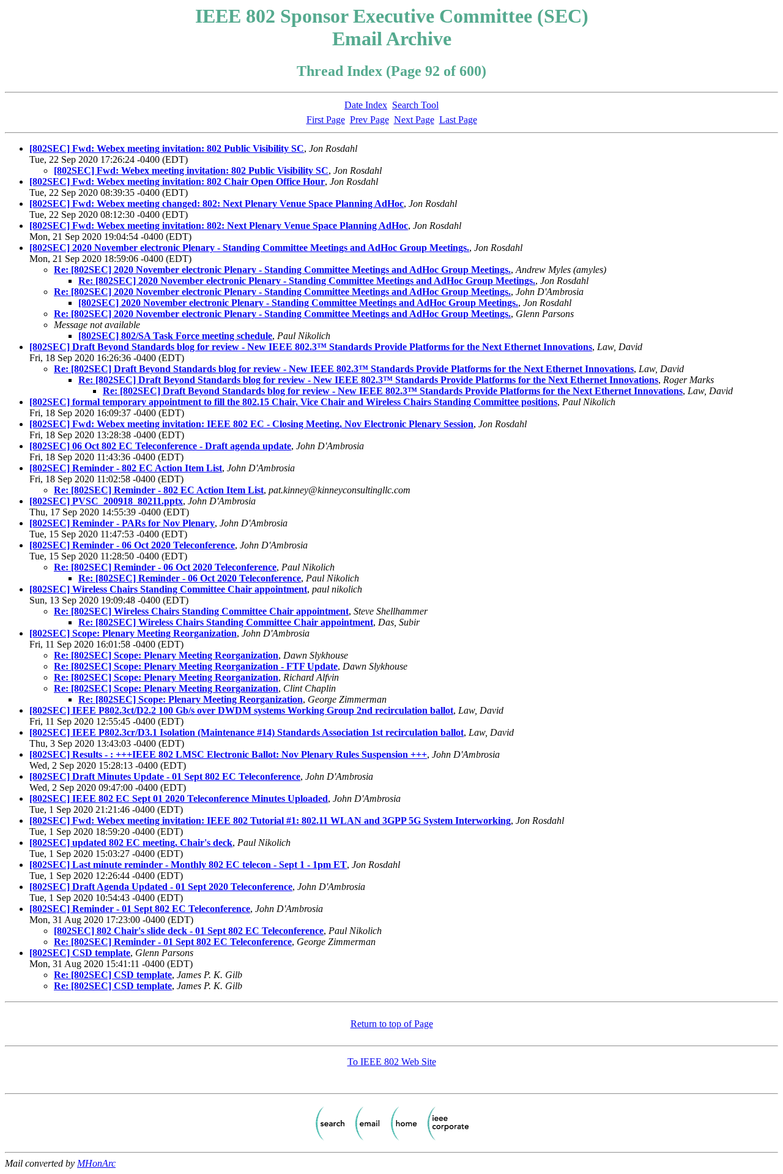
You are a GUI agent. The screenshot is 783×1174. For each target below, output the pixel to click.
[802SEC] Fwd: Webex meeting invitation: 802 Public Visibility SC (166, 148)
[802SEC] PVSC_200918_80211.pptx (106, 501)
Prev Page (369, 119)
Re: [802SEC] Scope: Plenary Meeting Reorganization (166, 655)
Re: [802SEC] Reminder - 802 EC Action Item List (159, 490)
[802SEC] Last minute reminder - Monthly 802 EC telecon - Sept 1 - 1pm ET (188, 864)
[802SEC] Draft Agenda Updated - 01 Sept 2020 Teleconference (160, 886)
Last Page (458, 119)
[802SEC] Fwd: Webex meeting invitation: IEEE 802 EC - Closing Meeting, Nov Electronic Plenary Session (251, 424)
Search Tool (415, 105)
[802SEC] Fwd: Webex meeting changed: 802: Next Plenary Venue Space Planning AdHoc (216, 203)
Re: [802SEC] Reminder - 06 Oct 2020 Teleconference (165, 567)
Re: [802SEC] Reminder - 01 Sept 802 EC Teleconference (173, 942)
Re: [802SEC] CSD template (113, 975)
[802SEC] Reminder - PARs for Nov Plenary (122, 523)
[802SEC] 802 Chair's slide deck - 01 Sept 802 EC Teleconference (189, 930)
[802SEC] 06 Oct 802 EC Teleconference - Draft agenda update (160, 446)
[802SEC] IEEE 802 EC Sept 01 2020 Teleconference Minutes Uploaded (178, 798)
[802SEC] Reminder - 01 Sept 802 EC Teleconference (139, 908)
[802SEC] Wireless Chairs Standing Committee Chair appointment (168, 589)
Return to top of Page (392, 1024)
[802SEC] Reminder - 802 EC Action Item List (125, 468)
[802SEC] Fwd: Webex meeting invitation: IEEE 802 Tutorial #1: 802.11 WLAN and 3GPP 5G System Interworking (270, 820)
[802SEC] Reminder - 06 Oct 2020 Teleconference (132, 545)
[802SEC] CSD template (79, 953)
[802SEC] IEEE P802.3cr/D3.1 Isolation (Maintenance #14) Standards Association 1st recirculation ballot (246, 732)
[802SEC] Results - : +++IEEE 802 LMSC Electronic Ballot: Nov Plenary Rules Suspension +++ (228, 754)
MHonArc (96, 1163)
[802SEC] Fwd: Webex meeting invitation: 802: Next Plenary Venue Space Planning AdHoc (218, 225)
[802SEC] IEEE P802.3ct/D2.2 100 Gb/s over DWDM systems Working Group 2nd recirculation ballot (241, 710)
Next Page (414, 119)
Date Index (365, 105)
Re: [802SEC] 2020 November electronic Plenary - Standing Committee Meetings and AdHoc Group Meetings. (282, 269)
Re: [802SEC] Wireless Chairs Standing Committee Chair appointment (201, 611)
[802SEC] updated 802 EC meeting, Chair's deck (130, 842)
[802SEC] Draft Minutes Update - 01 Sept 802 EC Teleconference (164, 776)
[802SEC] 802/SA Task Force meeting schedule (175, 336)
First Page (325, 119)
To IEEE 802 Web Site (391, 1061)
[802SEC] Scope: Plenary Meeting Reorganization (133, 633)
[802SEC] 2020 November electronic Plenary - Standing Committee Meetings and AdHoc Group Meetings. (249, 247)
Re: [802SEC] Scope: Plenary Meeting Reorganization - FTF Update (196, 666)
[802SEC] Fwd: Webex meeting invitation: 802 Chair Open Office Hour (177, 181)
